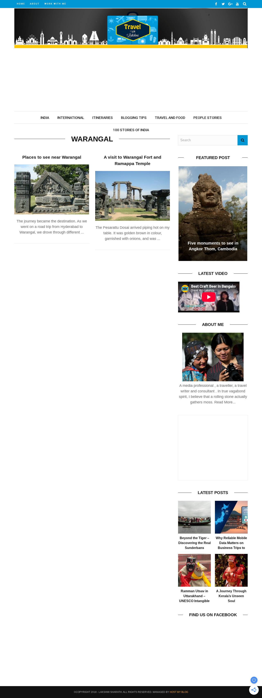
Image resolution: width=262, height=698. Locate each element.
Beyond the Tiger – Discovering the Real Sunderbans (194, 543)
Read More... (225, 402)
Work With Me (55, 3)
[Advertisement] (131, 80)
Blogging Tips (134, 118)
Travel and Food (170, 118)
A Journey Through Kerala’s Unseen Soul (231, 596)
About (35, 3)
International (70, 118)
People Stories (207, 118)
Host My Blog (179, 692)
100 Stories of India (131, 130)
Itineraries (102, 118)
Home (21, 3)
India (45, 118)
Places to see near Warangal (51, 157)
